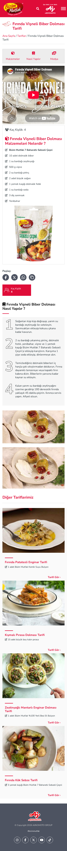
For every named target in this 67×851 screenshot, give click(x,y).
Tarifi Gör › (54, 577)
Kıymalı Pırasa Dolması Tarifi (25, 635)
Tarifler (21, 36)
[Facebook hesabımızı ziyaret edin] (25, 840)
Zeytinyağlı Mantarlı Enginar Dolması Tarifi (30, 709)
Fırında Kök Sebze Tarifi (21, 780)
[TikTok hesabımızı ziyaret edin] (50, 840)
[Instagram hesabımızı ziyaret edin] (17, 840)
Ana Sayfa (8, 36)
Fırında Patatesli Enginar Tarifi (26, 562)
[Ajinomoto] (50, 9)
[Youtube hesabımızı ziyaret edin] (41, 840)
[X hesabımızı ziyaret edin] (33, 840)
